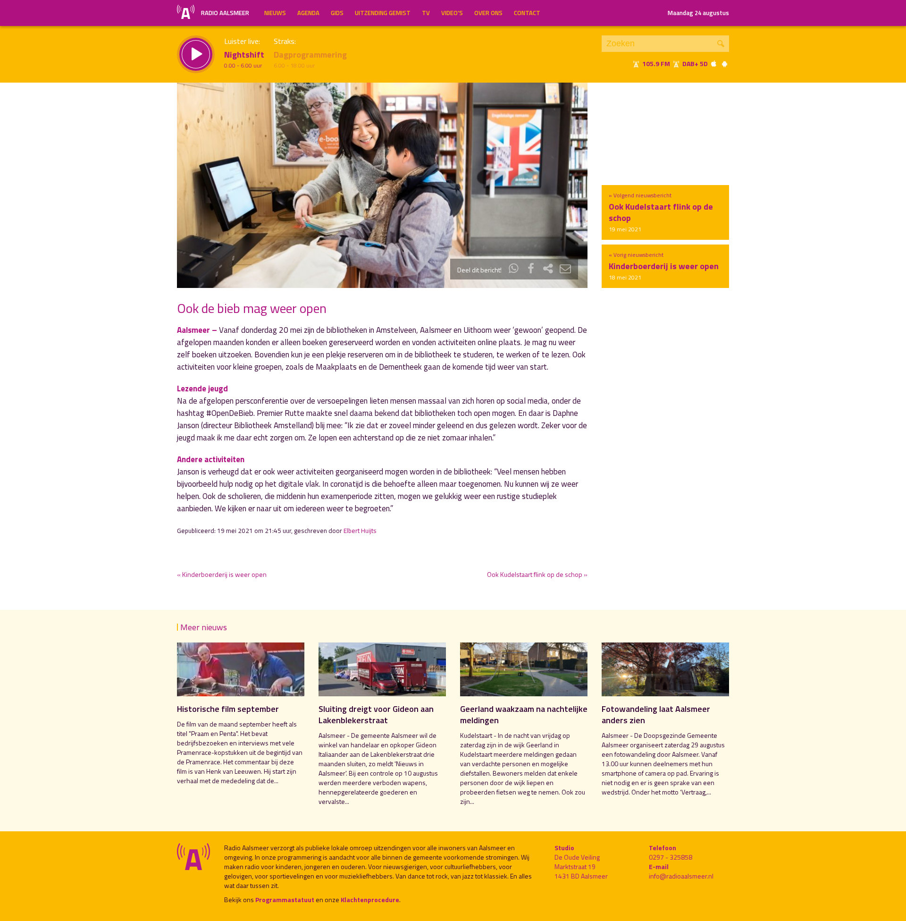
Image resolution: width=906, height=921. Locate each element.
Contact (527, 12)
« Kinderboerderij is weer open (222, 574)
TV (426, 12)
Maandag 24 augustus (698, 12)
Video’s (452, 12)
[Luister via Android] (724, 63)
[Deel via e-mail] (565, 270)
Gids (337, 12)
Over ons (488, 12)
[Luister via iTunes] (714, 63)
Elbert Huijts (360, 530)
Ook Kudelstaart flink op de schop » (537, 574)
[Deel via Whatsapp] (514, 270)
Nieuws (275, 12)
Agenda (308, 12)
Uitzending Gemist (383, 12)
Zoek (721, 43)
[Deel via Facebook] (531, 270)
